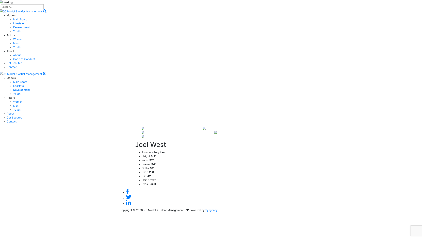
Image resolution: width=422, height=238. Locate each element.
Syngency (211, 210)
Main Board (20, 19)
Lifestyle (18, 23)
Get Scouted (14, 63)
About (17, 55)
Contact (12, 67)
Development (21, 27)
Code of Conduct (24, 59)
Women (17, 39)
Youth (16, 31)
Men (15, 43)
